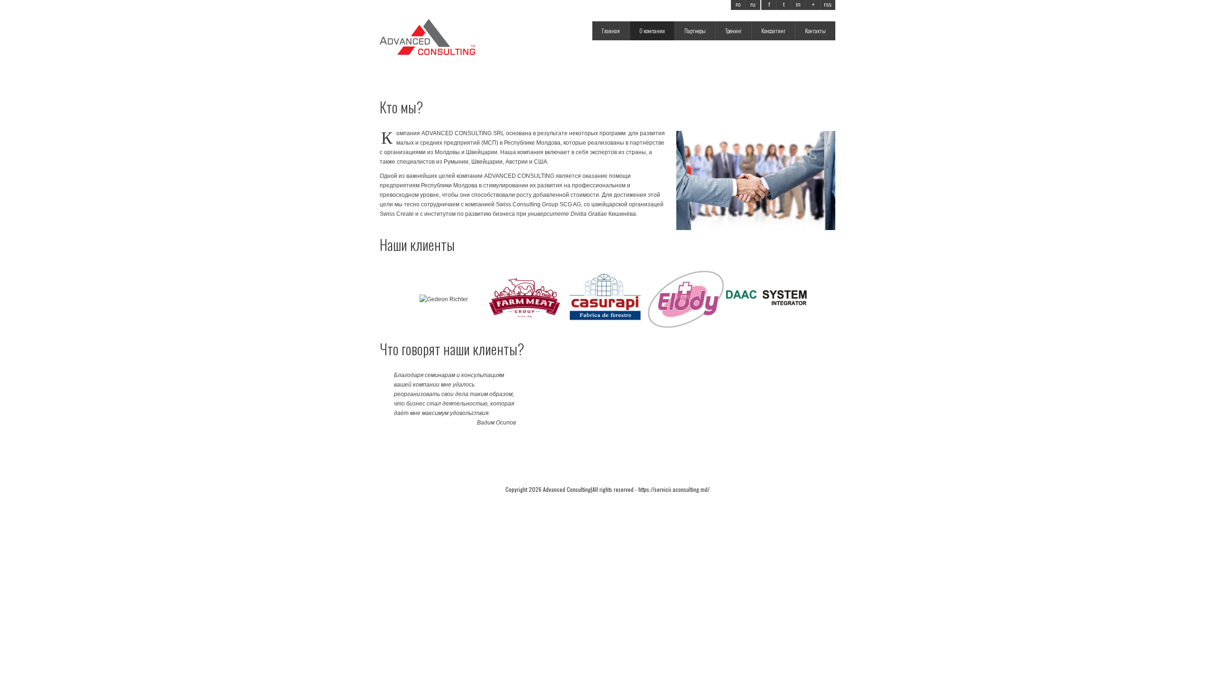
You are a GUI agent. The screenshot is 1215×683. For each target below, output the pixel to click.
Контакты (815, 31)
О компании (652, 31)
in (798, 4)
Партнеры (695, 31)
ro (738, 4)
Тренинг (733, 31)
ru (753, 4)
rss (828, 4)
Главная (611, 31)
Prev (418, 299)
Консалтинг (773, 31)
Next (796, 299)
